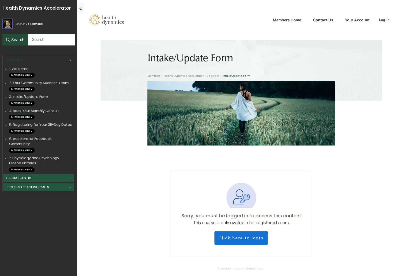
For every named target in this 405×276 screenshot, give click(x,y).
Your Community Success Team (41, 82)
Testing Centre (19, 178)
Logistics (14, 60)
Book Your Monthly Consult (36, 110)
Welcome (20, 68)
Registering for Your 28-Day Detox (42, 124)
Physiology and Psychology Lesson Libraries (34, 160)
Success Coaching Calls (27, 187)
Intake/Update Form (30, 96)
